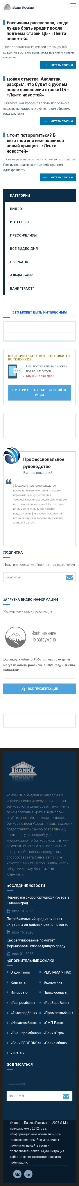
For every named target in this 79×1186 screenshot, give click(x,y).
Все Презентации (43, 689)
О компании (20, 972)
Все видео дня (24, 249)
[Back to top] (65, 1172)
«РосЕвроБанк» (56, 1003)
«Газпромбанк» (23, 1003)
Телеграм (28, 1174)
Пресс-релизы (23, 235)
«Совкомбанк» (55, 1043)
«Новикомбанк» (24, 1023)
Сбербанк (19, 262)
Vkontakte (17, 1174)
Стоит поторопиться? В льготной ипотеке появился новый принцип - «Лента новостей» (35, 143)
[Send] (69, 577)
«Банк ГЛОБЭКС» (25, 1043)
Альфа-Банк (21, 275)
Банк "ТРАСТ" (22, 289)
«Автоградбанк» (24, 1013)
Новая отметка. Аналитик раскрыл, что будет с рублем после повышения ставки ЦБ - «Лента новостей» (38, 87)
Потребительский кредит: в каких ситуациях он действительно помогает (38, 922)
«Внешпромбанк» (25, 1033)
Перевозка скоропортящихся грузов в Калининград (38, 900)
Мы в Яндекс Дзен (40, 376)
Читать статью (61, 65)
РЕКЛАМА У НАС (57, 972)
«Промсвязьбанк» (58, 1013)
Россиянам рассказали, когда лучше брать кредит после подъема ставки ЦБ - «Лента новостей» (37, 30)
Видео (16, 209)
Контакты (19, 982)
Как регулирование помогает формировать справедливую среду (36, 943)
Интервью (19, 222)
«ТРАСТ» (18, 1053)
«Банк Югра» (54, 1033)
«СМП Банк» (53, 1023)
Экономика (52, 982)
